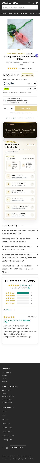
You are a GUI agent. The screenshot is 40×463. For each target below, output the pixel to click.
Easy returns (27, 113)
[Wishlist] (33, 3)
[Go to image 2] (20, 49)
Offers (32, 13)
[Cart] (37, 3)
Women (16, 13)
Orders (4, 375)
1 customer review (25, 68)
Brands (23, 13)
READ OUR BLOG (18, 447)
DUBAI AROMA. (10, 3)
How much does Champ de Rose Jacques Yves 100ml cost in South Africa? (20, 269)
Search (4, 411)
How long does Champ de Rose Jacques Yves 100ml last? (20, 240)
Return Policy (6, 431)
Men (10, 13)
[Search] (35, 7)
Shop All (4, 13)
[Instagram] (7, 448)
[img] (9, 317)
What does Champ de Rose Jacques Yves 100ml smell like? (20, 232)
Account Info (6, 373)
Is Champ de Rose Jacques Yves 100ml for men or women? (20, 248)
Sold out (25, 108)
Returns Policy (7, 399)
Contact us (6, 423)
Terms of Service (8, 435)
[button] (12, 68)
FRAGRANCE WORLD (16, 54)
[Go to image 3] (22, 49)
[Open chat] (36, 55)
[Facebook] (3, 448)
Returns (4, 378)
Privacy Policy (7, 402)
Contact (5, 393)
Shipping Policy (7, 440)
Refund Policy (29, 459)
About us (5, 419)
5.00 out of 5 (26, 285)
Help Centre (6, 390)
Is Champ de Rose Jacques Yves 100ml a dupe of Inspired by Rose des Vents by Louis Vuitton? (20, 258)
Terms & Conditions (23, 456)
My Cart (4, 381)
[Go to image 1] (18, 49)
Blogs (4, 415)
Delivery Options (8, 396)
